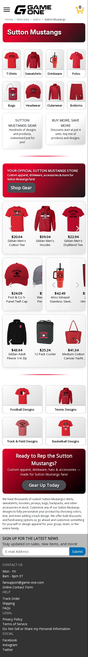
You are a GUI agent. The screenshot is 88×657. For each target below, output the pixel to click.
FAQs (6, 608)
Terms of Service (14, 624)
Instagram (9, 645)
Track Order (11, 598)
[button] (6, 9)
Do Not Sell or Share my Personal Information (36, 629)
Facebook (9, 640)
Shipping (8, 603)
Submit (77, 551)
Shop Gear (21, 187)
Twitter (7, 649)
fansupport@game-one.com (23, 582)
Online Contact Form (17, 587)
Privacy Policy (12, 619)
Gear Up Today (44, 485)
